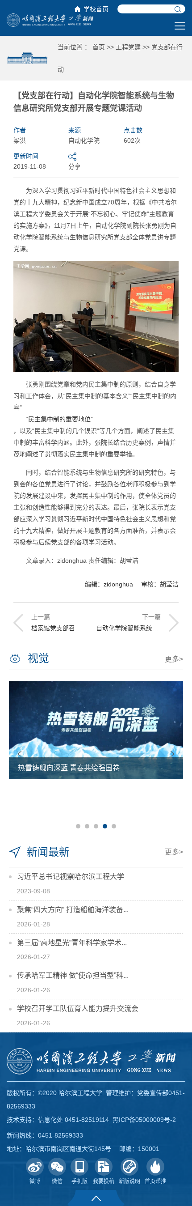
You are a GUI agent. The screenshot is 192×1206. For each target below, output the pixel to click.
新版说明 (129, 1181)
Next (172, 754)
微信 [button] (57, 1181)
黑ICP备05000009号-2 (144, 1119)
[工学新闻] (50, 19)
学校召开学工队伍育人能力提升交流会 (77, 1008)
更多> (174, 659)
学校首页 (96, 9)
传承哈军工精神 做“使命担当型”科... (73, 975)
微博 (34, 1181)
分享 (74, 166)
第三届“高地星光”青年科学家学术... (72, 943)
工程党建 (128, 47)
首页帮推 (155, 1181)
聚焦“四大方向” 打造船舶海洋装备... (73, 909)
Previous (19, 754)
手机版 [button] (79, 1181)
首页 (98, 47)
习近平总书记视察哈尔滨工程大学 (70, 876)
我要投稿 (103, 1181)
